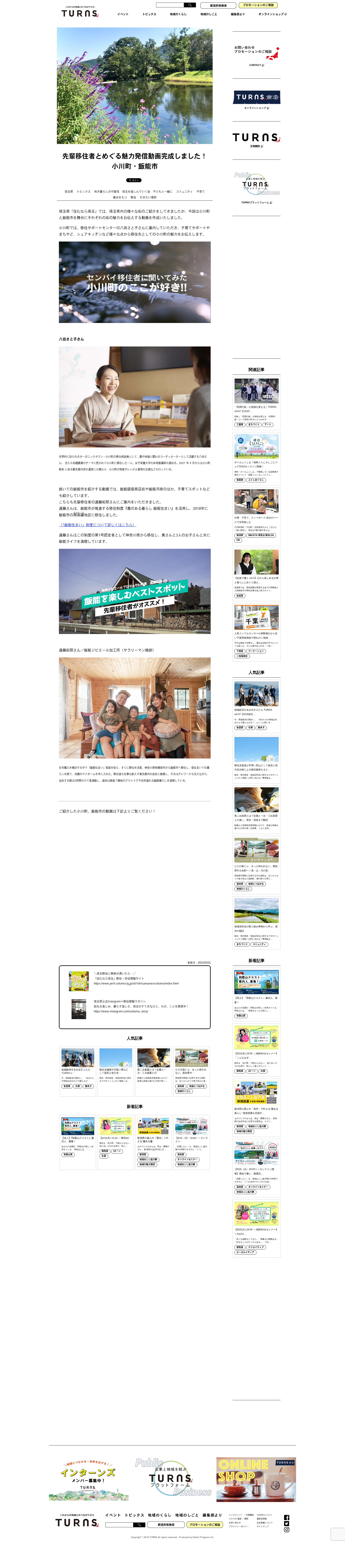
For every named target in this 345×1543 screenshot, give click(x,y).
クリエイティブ (256, 1248)
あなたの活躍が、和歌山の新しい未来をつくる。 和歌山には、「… (77, 1148)
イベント (113, 1516)
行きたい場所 (148, 197)
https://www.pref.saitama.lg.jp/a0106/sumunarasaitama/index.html (136, 983)
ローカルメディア (245, 1252)
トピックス (84, 191)
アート (268, 425)
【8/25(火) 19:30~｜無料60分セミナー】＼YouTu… (256, 1231)
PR (238, 540)
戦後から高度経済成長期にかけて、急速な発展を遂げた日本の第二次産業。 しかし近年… (256, 826)
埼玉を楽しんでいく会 (136, 191)
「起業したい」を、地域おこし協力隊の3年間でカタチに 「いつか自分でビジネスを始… (256, 1180)
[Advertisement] (257, 287)
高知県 (180, 1086)
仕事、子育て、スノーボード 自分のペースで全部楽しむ (256, 519)
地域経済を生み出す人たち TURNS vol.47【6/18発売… (253, 712)
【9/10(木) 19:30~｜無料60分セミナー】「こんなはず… (256, 1055)
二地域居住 (242, 656)
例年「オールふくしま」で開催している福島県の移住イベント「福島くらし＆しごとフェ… (256, 473)
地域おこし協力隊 (148, 1160)
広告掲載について (265, 1523)
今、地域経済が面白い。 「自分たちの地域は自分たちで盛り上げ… (77, 1079)
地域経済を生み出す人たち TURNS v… (75, 1072)
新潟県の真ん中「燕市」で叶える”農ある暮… (153, 1140)
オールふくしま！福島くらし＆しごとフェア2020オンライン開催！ (256, 464)
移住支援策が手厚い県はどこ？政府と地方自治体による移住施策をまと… (256, 767)
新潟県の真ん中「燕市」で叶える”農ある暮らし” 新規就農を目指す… (256, 1111)
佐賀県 (67, 1086)
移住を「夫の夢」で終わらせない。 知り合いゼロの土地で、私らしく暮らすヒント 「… (255, 1064)
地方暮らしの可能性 (106, 191)
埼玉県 (69, 191)
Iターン (117, 1151)
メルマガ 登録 (235, 1519)
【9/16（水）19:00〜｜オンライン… (191, 1140)
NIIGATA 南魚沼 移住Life (261, 535)
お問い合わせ (235, 1523)
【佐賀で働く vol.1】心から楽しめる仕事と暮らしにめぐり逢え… (256, 580)
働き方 (88, 1086)
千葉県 (240, 651)
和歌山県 (68, 1155)
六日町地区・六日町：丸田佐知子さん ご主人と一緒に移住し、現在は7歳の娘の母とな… (255, 528)
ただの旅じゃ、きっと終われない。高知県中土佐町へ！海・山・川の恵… (256, 868)
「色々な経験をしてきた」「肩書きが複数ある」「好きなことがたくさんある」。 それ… (256, 1240)
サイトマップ (263, 1527)
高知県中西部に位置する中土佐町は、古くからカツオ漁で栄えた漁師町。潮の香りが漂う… (256, 877)
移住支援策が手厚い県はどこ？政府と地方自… (113, 1072)
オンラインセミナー (187, 1160)
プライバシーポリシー (239, 1527)
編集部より (212, 1516)
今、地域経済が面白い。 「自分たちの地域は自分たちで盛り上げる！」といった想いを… (255, 721)
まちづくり (253, 425)
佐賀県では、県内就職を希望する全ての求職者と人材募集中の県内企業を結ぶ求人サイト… (256, 589)
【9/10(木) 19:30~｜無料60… (115, 1138)
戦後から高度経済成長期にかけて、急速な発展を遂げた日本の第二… (153, 1079)
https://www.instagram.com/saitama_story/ (121, 1011)
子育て (200, 191)
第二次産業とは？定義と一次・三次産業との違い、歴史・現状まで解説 (256, 818)
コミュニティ (184, 191)
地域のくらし (184, 1091)
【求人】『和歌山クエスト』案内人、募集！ (77, 1140)
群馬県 (105, 1151)
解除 (246, 1519)
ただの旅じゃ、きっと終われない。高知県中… (190, 1072)
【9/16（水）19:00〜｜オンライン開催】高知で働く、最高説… (254, 1171)
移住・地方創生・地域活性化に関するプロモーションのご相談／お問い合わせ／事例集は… (256, 776)
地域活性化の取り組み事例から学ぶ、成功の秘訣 (256, 928)
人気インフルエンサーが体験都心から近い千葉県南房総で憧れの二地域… (256, 635)
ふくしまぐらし (256, 480)
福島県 (240, 480)
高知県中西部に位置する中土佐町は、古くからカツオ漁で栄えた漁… (191, 1079)
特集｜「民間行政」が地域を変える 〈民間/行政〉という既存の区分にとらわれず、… (255, 418)
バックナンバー (236, 1515)
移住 (133, 197)
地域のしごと (187, 1516)
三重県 (240, 425)
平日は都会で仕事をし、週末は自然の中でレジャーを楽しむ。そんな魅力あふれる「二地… (256, 644)
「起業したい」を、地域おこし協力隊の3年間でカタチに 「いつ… (191, 1148)
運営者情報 (262, 1519)
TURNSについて (264, 1515)
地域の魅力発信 (147, 1165)
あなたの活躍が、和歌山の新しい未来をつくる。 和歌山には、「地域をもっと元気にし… (256, 1009)
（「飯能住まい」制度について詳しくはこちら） (97, 525)
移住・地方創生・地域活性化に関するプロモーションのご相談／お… (115, 1079)
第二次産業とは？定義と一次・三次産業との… (151, 1072)
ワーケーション (256, 651)
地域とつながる (197, 1086)
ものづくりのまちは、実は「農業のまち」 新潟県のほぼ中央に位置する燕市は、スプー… (255, 1119)
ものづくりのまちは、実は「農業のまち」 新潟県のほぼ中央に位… (153, 1148)
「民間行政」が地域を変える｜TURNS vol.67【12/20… (255, 409)
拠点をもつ (120, 197)
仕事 (77, 1086)
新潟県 (143, 1155)
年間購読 (250, 1515)
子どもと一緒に (162, 191)
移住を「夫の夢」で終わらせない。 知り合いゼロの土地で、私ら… (115, 1144)
